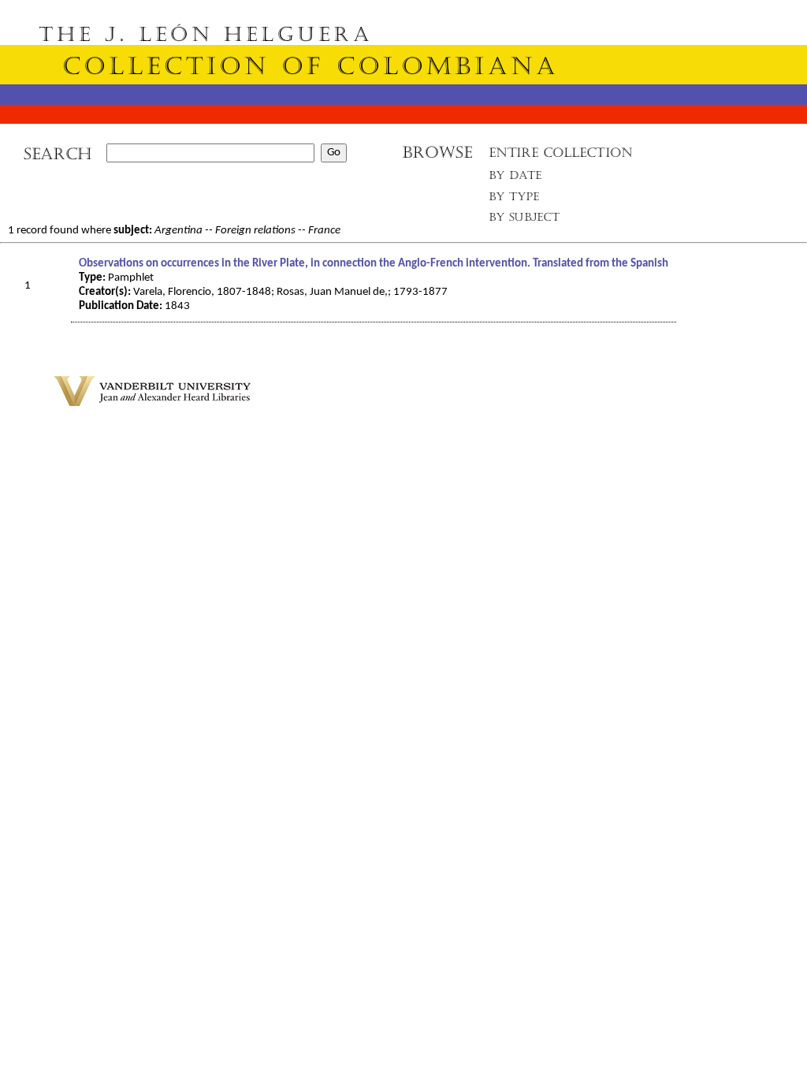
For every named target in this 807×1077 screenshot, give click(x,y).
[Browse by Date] (520, 178)
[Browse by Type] (514, 199)
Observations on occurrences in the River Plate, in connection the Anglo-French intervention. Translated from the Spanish (373, 264)
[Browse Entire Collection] (560, 157)
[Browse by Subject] (525, 220)
